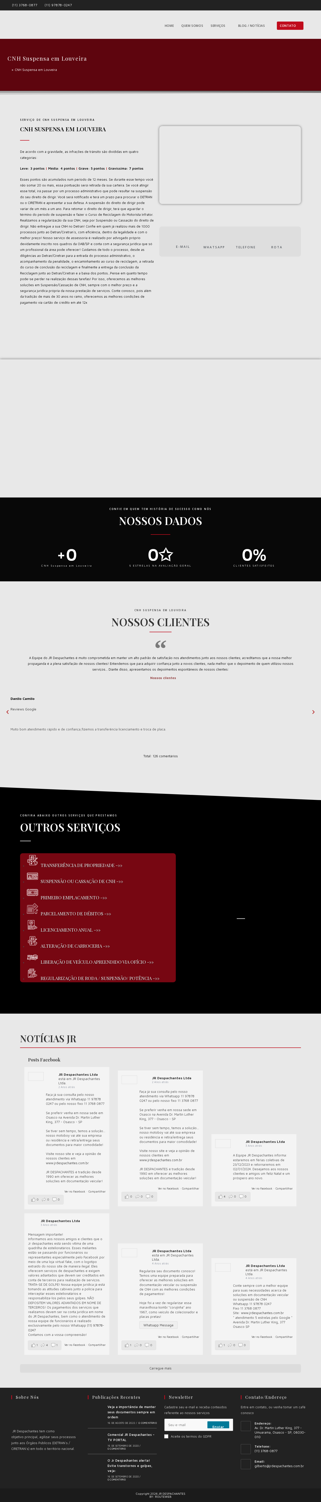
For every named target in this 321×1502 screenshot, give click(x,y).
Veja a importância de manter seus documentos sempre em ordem (132, 1412)
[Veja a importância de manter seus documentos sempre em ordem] (96, 1414)
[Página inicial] (9, 70)
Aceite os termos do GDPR (191, 1436)
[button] (7, 712)
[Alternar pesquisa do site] (312, 26)
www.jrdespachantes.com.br (67, 1163)
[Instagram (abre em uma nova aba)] (311, 5)
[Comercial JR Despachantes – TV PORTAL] (96, 1441)
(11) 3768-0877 (25, 5)
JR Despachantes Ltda (78, 1074)
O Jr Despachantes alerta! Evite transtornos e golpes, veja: (130, 1465)
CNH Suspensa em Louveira (36, 70)
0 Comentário (147, 1422)
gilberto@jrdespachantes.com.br (279, 1466)
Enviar (218, 1427)
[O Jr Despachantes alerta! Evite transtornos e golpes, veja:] (96, 1469)
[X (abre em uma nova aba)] (300, 5)
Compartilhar (97, 1191)
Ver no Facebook (74, 1191)
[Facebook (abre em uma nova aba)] (306, 5)
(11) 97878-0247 (58, 5)
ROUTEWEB (163, 1496)
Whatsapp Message (158, 1325)
